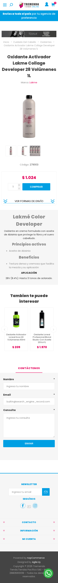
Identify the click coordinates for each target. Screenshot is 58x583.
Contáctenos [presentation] (29, 368)
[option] (11, 150)
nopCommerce (36, 557)
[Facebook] (22, 505)
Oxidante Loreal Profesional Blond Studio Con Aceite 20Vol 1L (16, 338)
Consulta (9, 410)
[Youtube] (29, 506)
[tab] (29, 368)
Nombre (8, 379)
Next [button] (53, 329)
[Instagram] (35, 505)
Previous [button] (4, 329)
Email (7, 394)
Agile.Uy (36, 562)
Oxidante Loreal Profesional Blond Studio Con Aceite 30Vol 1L (42, 338)
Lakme (33, 82)
